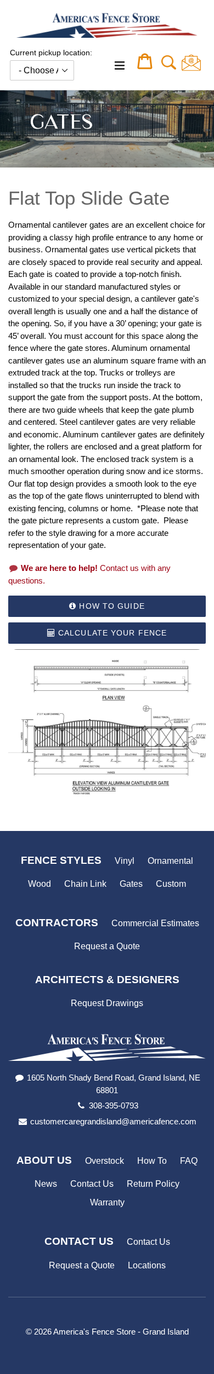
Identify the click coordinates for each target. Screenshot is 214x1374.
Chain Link (85, 883)
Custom (171, 883)
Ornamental (170, 860)
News (46, 1183)
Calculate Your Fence (111, 632)
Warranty (107, 1202)
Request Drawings (107, 1003)
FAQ (189, 1160)
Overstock (104, 1160)
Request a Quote (107, 946)
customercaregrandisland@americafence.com (113, 1121)
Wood (39, 883)
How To (152, 1160)
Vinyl (124, 860)
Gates (131, 883)
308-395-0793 (113, 1105)
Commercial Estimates (155, 923)
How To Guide (110, 606)
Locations (147, 1265)
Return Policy (153, 1183)
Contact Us (92, 1183)
